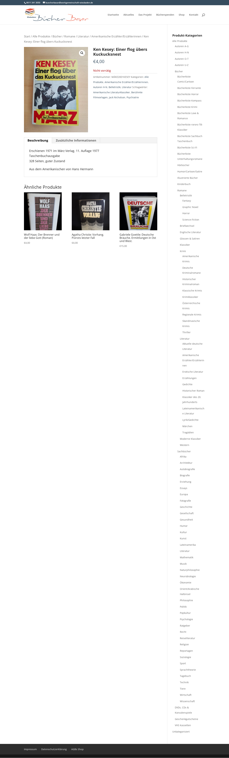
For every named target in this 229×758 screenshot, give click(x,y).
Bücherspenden (165, 15)
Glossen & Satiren (190, 238)
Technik (184, 682)
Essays (183, 488)
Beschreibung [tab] (37, 140)
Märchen (187, 426)
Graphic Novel (190, 207)
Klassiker (185, 244)
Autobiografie (187, 469)
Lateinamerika (188, 544)
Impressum (30, 749)
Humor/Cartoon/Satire (189, 171)
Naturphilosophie (190, 570)
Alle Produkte (41, 36)
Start (27, 36)
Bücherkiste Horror (188, 94)
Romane (69, 36)
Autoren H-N (100, 87)
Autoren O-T (182, 58)
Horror (186, 213)
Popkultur (185, 612)
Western (184, 445)
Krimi (183, 251)
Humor (184, 525)
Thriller (186, 332)
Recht (183, 631)
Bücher (57, 36)
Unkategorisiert (181, 731)
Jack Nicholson (117, 97)
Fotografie (185, 500)
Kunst (183, 538)
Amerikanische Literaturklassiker (111, 92)
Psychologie (186, 619)
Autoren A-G (182, 46)
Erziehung (185, 481)
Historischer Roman (193, 390)
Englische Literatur (190, 232)
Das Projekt (145, 15)
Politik (183, 606)
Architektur (186, 462)
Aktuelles (128, 15)
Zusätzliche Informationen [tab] (76, 140)
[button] (82, 53)
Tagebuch (185, 676)
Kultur (183, 532)
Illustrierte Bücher (187, 177)
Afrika (183, 456)
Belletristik (115, 87)
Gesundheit (186, 519)
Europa (184, 494)
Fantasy (186, 200)
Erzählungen (189, 378)
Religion (184, 644)
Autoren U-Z (181, 65)
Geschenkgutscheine (186, 719)
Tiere (183, 688)
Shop (182, 15)
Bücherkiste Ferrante (189, 88)
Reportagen (186, 650)
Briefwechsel (187, 225)
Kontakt (193, 15)
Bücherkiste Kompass (189, 100)
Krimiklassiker (190, 297)
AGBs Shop (77, 749)
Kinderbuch (184, 184)
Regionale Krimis (191, 314)
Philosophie (186, 600)
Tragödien (188, 432)
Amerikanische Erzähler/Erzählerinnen (116, 36)
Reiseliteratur (187, 638)
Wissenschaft (187, 701)
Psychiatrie (133, 97)
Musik (183, 563)
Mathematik (186, 557)
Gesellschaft (187, 513)
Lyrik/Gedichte (190, 419)
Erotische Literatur (192, 371)
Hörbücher (183, 165)
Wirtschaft (185, 694)
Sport (183, 663)
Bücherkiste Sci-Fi (187, 147)
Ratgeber (185, 625)
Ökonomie (185, 582)
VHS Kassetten (183, 725)
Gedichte (187, 384)
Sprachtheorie (188, 669)
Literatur (83, 36)
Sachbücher (184, 451)
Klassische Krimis (192, 290)
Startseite (113, 15)
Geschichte (186, 506)
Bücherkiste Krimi (187, 107)
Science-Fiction (190, 219)
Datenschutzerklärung (54, 749)
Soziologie (185, 657)
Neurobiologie (188, 576)
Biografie (185, 475)
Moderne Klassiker (190, 438)
